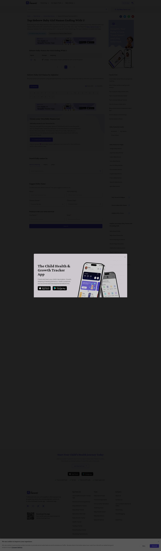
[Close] (126, 256)
